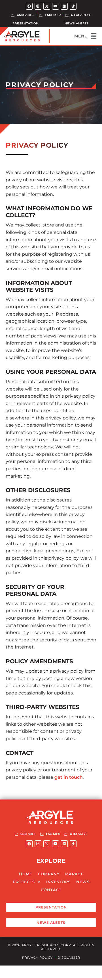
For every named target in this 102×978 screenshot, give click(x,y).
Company (49, 874)
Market (74, 874)
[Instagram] (38, 6)
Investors (58, 882)
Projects (24, 882)
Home (25, 874)
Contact (51, 889)
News (83, 882)
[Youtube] (55, 6)
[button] (73, 36)
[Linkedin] (64, 6)
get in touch (68, 777)
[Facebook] (29, 6)
